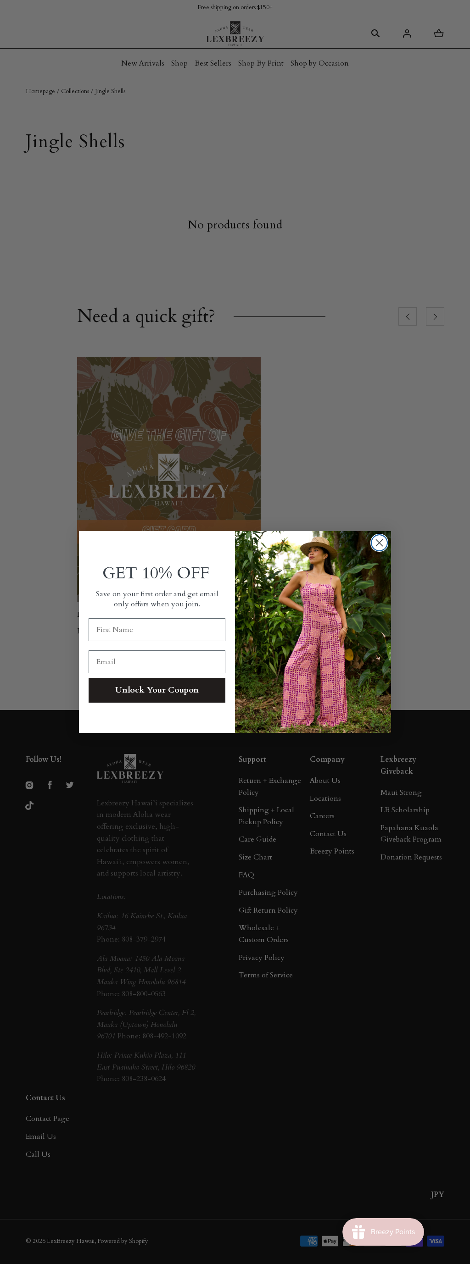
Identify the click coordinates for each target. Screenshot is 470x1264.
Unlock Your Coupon (157, 690)
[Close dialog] (379, 543)
